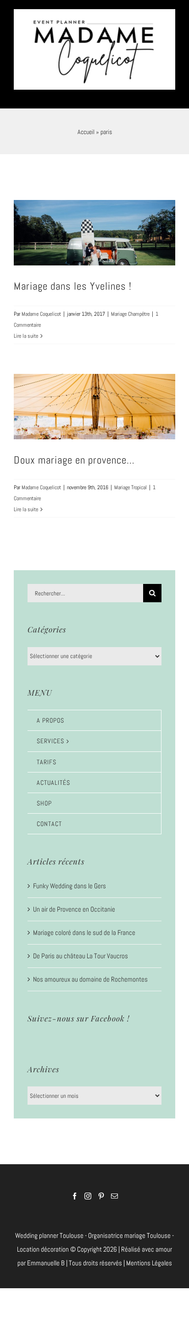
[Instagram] (87, 1190)
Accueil (86, 126)
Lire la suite (26, 330)
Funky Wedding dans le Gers (69, 879)
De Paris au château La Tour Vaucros (80, 949)
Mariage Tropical (130, 482)
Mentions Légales (149, 1257)
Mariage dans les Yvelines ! (73, 280)
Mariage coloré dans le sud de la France (84, 926)
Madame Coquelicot (41, 308)
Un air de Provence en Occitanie (74, 903)
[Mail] (114, 1190)
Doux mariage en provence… (74, 454)
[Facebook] (74, 1190)
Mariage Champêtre (130, 308)
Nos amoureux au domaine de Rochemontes (90, 973)
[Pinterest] (101, 1190)
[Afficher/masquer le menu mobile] (170, 89)
